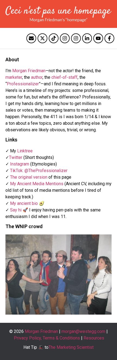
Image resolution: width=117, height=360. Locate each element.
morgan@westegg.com (83, 331)
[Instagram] (65, 38)
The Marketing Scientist (71, 347)
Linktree (25, 150)
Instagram (19, 164)
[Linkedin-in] (87, 38)
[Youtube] (98, 38)
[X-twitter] (42, 38)
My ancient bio (24, 203)
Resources (94, 338)
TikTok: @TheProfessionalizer (38, 170)
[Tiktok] (54, 38)
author (36, 77)
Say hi (15, 210)
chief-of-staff (64, 77)
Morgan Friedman (28, 70)
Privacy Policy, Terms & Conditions (47, 338)
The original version (28, 177)
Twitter (15, 157)
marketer (13, 77)
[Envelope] (31, 38)
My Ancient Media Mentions (36, 183)
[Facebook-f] (109, 38)
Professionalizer (23, 83)
